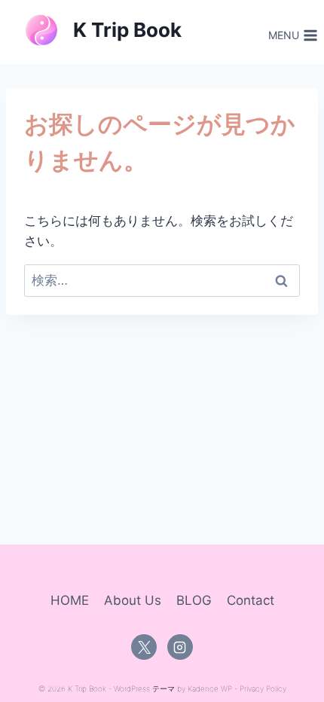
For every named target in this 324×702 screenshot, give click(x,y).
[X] (144, 647)
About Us (132, 600)
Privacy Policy (263, 688)
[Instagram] (180, 647)
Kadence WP (210, 688)
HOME (69, 600)
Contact (250, 600)
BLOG (194, 600)
